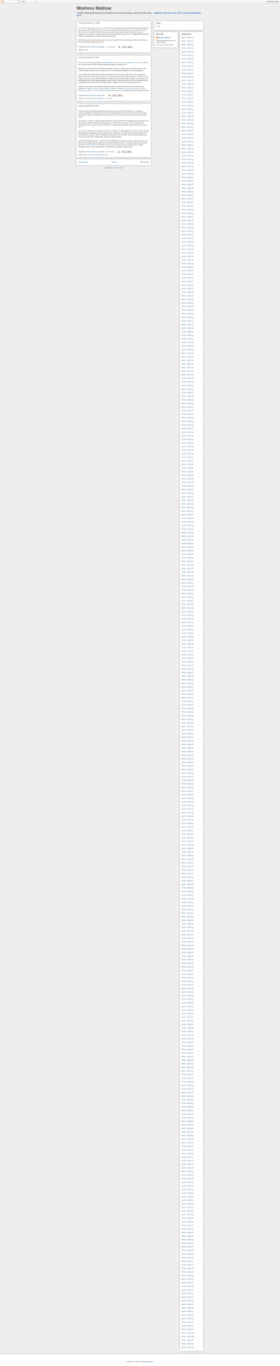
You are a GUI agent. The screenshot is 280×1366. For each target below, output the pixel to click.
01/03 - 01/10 (186, 249)
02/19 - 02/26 (186, 970)
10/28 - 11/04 (186, 655)
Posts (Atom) (118, 168)
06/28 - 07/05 (186, 346)
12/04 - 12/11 (186, 1010)
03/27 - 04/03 (186, 62)
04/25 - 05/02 (186, 195)
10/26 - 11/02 (186, 472)
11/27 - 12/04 (186, 1013)
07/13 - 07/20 (186, 525)
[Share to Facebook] (129, 47)
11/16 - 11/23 (186, 461)
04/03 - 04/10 (186, 1135)
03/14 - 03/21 (186, 1333)
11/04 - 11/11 (186, 651)
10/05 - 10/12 (186, 482)
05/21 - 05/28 (186, 924)
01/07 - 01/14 (186, 805)
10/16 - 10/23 (186, 1035)
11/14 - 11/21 (186, 95)
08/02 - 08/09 (186, 328)
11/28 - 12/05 (186, 91)
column (85, 50)
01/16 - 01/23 (186, 1175)
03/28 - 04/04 (186, 210)
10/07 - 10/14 (186, 665)
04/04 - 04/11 (186, 206)
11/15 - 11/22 (186, 274)
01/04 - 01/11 (186, 436)
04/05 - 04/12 (186, 389)
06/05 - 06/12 (186, 1103)
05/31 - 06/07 (186, 360)
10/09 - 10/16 (186, 1039)
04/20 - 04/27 (186, 568)
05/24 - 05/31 (186, 364)
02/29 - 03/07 (186, 1340)
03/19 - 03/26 (186, 956)
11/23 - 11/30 (186, 457)
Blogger (151, 1361)
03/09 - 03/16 (186, 590)
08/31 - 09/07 (186, 500)
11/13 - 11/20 (186, 1021)
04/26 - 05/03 (186, 44)
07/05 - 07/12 (186, 342)
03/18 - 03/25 (186, 769)
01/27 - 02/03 (186, 611)
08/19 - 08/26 (186, 690)
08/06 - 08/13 (186, 884)
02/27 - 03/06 (186, 1153)
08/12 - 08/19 (186, 694)
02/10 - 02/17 (186, 604)
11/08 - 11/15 (186, 278)
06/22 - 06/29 (186, 536)
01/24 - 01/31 (186, 238)
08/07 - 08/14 (186, 1071)
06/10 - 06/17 (186, 726)
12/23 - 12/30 (186, 629)
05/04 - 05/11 (186, 561)
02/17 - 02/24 (186, 601)
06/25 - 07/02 (186, 906)
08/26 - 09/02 (186, 687)
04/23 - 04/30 (186, 938)
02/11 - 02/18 (186, 787)
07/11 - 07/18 (186, 156)
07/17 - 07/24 (186, 1082)
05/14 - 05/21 (186, 927)
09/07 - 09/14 (186, 497)
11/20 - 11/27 (186, 1017)
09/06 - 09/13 (186, 310)
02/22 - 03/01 (186, 410)
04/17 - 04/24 (186, 1128)
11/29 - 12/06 (186, 267)
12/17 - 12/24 (186, 816)
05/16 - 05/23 (186, 184)
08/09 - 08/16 (186, 324)
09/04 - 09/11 (186, 1057)
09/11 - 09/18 (186, 1053)
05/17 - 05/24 (186, 41)
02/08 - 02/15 (186, 418)
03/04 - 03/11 (186, 777)
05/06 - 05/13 (186, 744)
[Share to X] (127, 47)
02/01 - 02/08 (186, 421)
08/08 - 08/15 (186, 141)
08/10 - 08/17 (186, 511)
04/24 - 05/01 (186, 37)
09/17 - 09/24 (186, 863)
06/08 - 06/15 (186, 543)
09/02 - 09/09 (186, 683)
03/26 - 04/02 (186, 952)
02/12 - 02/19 (186, 974)
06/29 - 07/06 (186, 533)
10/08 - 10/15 (186, 852)
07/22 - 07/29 (186, 705)
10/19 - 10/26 (186, 475)
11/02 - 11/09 (186, 468)
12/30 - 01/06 (186, 626)
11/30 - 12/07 (186, 454)
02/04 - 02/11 (186, 791)
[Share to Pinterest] (131, 47)
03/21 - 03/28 (186, 213)
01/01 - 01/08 (186, 995)
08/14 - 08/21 (186, 1067)
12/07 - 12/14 (186, 450)
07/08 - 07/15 (186, 712)
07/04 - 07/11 (186, 159)
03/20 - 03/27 (186, 1143)
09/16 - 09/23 (186, 676)
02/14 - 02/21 (186, 227)
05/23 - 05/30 (186, 181)
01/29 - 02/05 (186, 981)
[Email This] (123, 47)
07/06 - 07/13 (186, 529)
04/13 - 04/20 (186, 52)
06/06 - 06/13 (186, 174)
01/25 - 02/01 (186, 425)
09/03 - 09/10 (186, 870)
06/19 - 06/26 (186, 1096)
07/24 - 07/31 (186, 1078)
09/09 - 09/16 (186, 680)
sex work (109, 98)
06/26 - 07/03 (186, 1092)
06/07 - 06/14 (186, 357)
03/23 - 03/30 (186, 583)
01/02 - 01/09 (186, 1182)
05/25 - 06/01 (186, 551)
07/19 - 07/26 (186, 335)
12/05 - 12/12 (186, 1196)
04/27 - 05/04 (186, 565)
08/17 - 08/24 (186, 507)
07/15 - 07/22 (186, 708)
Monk (94, 98)
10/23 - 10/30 (186, 1031)
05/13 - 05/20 (186, 741)
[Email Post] (119, 47)
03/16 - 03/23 (186, 586)
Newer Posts (83, 162)
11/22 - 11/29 (186, 270)
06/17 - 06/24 (186, 723)
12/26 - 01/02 (186, 84)
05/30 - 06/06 (186, 177)
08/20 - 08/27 (186, 877)
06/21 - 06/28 (186, 350)
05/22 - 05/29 (186, 1110)
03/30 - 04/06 (186, 579)
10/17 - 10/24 (186, 105)
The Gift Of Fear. (90, 145)
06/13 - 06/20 (186, 170)
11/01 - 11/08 (186, 281)
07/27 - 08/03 (186, 518)
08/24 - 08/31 (186, 504)
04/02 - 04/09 (186, 949)
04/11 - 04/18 (186, 202)
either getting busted (110, 62)
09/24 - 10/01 (186, 859)
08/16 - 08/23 (186, 321)
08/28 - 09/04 (186, 1060)
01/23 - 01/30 (186, 77)
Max (90, 98)
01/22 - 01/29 (186, 985)
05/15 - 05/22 (186, 1114)
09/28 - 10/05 (186, 486)
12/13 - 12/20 (186, 260)
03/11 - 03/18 (186, 773)
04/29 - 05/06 (186, 748)
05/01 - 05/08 (186, 1121)
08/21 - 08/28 (186, 1064)
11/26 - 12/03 (186, 827)
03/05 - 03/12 (186, 963)
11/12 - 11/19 (186, 834)
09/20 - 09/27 (186, 303)
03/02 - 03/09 (186, 594)
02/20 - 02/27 (186, 66)
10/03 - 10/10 (186, 113)
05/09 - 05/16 (186, 188)
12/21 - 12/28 (186, 443)
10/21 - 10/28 (186, 658)
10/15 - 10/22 (186, 848)
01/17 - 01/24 (186, 242)
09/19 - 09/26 (186, 120)
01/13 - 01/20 (186, 619)
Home (114, 162)
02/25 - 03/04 (186, 780)
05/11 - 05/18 (186, 558)
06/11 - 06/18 (186, 913)
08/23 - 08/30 (186, 317)
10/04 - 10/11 (186, 296)
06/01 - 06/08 (186, 547)
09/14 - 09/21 (186, 493)
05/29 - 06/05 (186, 1107)
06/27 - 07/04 (186, 163)
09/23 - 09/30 (186, 673)
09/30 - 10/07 (186, 669)
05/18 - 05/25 (186, 554)
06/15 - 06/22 (186, 540)
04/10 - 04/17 (186, 1132)
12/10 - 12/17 (186, 820)
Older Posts (144, 162)
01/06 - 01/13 (186, 622)
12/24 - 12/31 (186, 812)
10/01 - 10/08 (186, 855)
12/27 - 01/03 (186, 253)
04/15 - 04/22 (186, 755)
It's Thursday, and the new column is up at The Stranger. (96, 28)
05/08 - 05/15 (186, 1117)
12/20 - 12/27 (186, 256)
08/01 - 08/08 (186, 145)
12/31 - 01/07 (186, 809)
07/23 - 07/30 (186, 891)
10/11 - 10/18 (186, 292)
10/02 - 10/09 (186, 1042)
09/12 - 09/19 (186, 123)
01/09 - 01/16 (186, 80)
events (85, 98)
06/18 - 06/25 (186, 909)
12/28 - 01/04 (186, 439)
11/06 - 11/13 (186, 1024)
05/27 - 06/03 (186, 733)
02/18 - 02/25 (186, 784)
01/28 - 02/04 (186, 795)
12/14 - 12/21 (186, 446)
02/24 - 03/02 (186, 597)
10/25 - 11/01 (186, 285)
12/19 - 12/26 (186, 1189)
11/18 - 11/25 (186, 647)
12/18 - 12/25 (186, 1003)
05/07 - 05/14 (186, 931)
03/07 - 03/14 (186, 217)
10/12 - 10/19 (186, 479)
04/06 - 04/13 (186, 576)
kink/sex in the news (94, 154)
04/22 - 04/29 (186, 751)
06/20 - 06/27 (186, 166)
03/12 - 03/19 (186, 960)
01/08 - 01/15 (186, 992)
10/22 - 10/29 (186, 845)
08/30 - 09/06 (186, 314)
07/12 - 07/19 (186, 339)
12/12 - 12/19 (186, 88)
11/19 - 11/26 (186, 830)
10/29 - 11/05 (186, 841)
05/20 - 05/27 (186, 737)
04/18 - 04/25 (186, 199)
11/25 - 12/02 (186, 644)
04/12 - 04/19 (186, 385)
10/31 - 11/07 (186, 102)
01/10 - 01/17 (186, 245)
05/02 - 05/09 (186, 192)
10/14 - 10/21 (186, 662)
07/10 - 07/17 (186, 1085)
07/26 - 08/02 (186, 332)
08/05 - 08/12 (186, 698)
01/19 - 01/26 (186, 55)
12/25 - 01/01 (186, 999)
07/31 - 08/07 (186, 1074)
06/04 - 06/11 (186, 917)
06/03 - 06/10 (186, 730)
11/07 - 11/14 (186, 98)
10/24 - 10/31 (186, 1218)
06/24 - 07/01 (186, 719)
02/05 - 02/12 (186, 978)
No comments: (111, 47)
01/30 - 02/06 (186, 1168)
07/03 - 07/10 (186, 1089)
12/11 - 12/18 (186, 1006)
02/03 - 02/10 (186, 608)
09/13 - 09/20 (186, 306)
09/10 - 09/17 (186, 866)
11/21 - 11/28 (186, 1204)
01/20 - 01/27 (186, 615)
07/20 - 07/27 (186, 48)
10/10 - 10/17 (186, 109)
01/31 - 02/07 (186, 235)
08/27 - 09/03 (186, 873)
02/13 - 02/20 (186, 70)
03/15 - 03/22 (186, 400)
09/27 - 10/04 (186, 299)
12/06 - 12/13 (186, 263)
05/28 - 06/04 (186, 920)
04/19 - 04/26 (186, 382)
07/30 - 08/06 (186, 888)
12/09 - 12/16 (186, 59)
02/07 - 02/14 (186, 231)
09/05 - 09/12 (186, 127)
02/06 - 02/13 (186, 73)
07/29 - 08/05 (186, 701)
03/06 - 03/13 (186, 1150)
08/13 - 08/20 (186, 881)
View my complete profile (164, 45)
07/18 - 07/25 (186, 152)
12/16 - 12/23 (186, 633)
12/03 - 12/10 (186, 823)
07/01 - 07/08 (186, 716)
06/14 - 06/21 (186, 353)
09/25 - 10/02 (186, 1046)
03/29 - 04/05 (186, 393)
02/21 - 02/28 (186, 224)
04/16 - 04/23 (186, 942)
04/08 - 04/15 (186, 759)
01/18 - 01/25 (186, 428)
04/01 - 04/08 (186, 762)
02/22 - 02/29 (186, 1344)
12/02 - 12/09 (186, 640)
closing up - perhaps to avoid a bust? (131, 62)
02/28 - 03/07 (186, 220)
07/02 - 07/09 (186, 902)
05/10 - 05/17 (186, 371)
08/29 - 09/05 (186, 131)
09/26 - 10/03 (186, 116)
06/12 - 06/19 (186, 1100)
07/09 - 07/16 (186, 899)
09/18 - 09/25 (186, 1049)
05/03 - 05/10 (186, 375)
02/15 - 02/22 (186, 414)
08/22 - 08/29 (186, 134)
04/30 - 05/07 (186, 935)
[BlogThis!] (125, 47)
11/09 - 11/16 (186, 464)
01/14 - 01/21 (186, 802)
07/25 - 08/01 (186, 148)
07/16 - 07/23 (186, 895)
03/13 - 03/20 (186, 1146)
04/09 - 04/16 (186, 945)
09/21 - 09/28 (186, 489)
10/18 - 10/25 (186, 288)
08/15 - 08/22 (186, 138)
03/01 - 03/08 (186, 407)
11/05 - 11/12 (186, 838)
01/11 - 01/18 (186, 432)
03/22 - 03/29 (186, 396)
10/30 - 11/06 (186, 1028)
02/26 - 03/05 (186, 967)
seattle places (101, 98)
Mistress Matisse (94, 8)
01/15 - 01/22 (186, 988)
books (85, 154)
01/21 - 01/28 (186, 798)
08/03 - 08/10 (186, 515)
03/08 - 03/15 (186, 403)
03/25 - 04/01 (186, 766)
